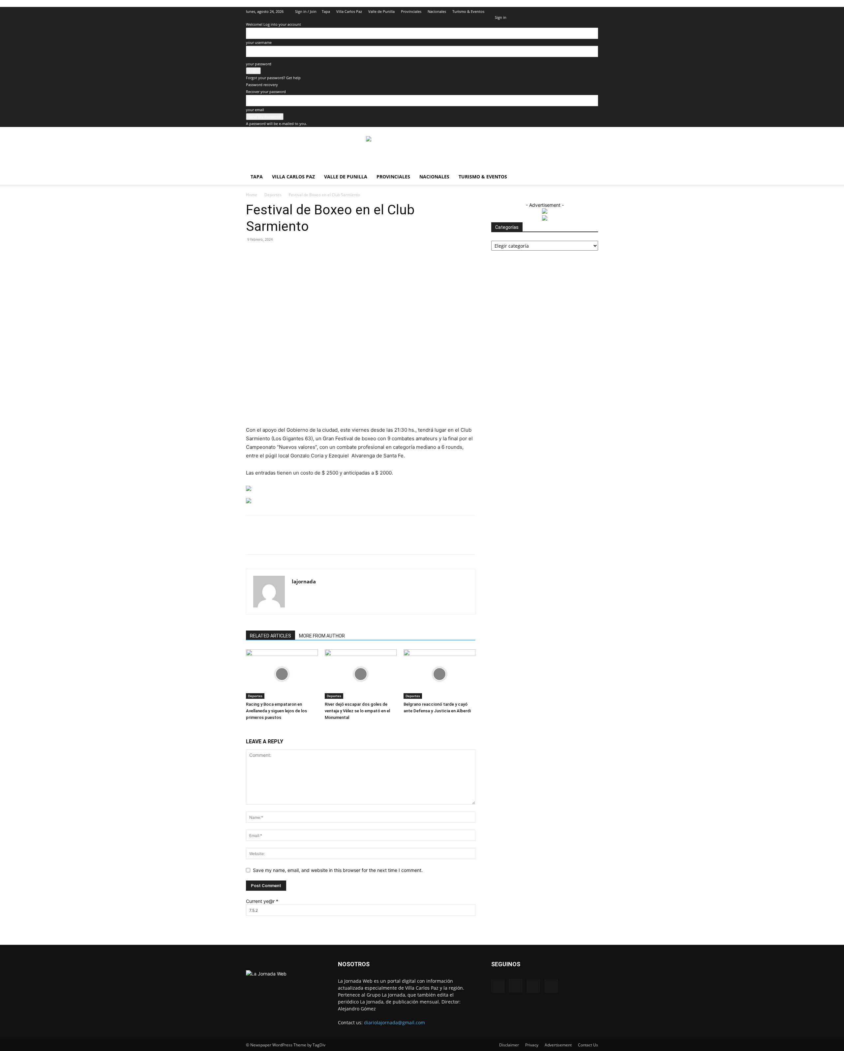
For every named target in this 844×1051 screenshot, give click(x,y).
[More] (399, 540)
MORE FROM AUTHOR (322, 635)
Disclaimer (509, 1045)
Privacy (531, 1045)
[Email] (338, 540)
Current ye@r (262, 901)
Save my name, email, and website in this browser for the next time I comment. (338, 870)
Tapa (326, 11)
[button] (551, 11)
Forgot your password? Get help (273, 77)
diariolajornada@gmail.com (394, 1022)
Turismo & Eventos (468, 11)
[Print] (353, 540)
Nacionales (437, 11)
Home (251, 195)
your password (258, 63)
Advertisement (558, 1045)
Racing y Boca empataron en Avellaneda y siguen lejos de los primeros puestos (276, 711)
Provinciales (411, 11)
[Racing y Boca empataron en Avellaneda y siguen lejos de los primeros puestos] (282, 674)
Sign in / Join (305, 11)
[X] (582, 11)
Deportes (273, 195)
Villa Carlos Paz (349, 11)
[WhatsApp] (322, 540)
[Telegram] (368, 540)
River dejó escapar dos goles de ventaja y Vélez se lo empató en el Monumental (357, 711)
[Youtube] (593, 11)
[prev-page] (248, 730)
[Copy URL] (383, 540)
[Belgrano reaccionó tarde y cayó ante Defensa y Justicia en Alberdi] (439, 674)
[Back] (496, 10)
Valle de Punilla (381, 11)
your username (259, 42)
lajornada (304, 581)
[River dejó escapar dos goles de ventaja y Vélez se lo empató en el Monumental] (361, 674)
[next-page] (251, 730)
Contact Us (588, 1045)
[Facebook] (560, 11)
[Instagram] (571, 11)
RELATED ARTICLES (270, 635)
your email (255, 109)
